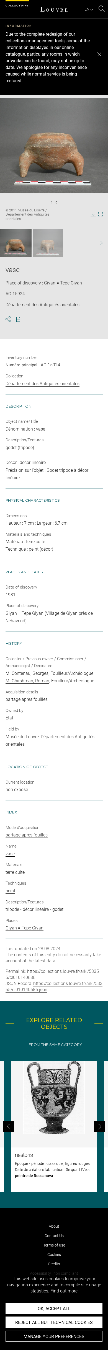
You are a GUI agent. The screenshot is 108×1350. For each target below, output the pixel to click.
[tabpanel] (54, 1126)
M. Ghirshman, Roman (27, 680)
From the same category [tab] (55, 1045)
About (54, 1226)
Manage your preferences (54, 1336)
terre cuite (15, 872)
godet (57, 909)
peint (10, 890)
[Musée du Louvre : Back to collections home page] (54, 9)
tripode (12, 909)
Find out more (64, 1291)
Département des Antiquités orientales (42, 383)
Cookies (54, 1254)
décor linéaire (36, 909)
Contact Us (54, 1236)
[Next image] (98, 243)
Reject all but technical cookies (54, 1322)
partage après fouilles (27, 835)
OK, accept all (54, 1308)
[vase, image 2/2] (48, 243)
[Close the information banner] (99, 54)
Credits (54, 1264)
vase (10, 853)
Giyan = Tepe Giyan (24, 928)
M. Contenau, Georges (27, 673)
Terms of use (54, 1245)
